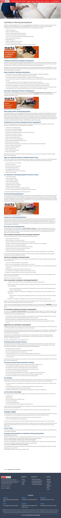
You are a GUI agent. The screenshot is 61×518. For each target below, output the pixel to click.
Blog (17, 1)
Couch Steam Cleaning (37, 484)
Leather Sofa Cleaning (36, 482)
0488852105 (36, 94)
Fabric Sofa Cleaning (36, 479)
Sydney (42, 1)
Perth (20, 1)
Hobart (48, 484)
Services (13, 1)
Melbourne (38, 1)
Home (23, 479)
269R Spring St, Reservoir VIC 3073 (47, 499)
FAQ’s (23, 484)
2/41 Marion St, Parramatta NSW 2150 (29, 499)
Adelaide (28, 1)
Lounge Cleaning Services (37, 481)
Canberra (24, 1)
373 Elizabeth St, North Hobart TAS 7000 (48, 505)
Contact (24, 481)
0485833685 (56, 1)
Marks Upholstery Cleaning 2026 (33, 515)
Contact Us (47, 1)
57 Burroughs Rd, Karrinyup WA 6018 (10, 505)
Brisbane (33, 1)
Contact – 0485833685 (5, 488)
